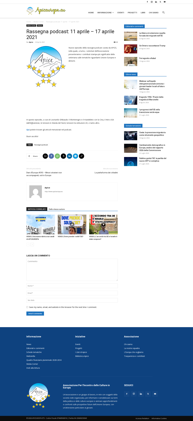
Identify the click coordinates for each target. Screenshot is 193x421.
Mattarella (30, 356)
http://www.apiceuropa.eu (54, 191)
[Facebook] (147, 2)
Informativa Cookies (159, 418)
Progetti (132, 12)
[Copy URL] (81, 156)
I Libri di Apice (81, 352)
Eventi (121, 12)
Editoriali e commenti (35, 348)
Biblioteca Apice (82, 356)
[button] (163, 13)
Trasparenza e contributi (134, 356)
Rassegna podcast (41, 145)
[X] (160, 2)
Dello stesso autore (57, 209)
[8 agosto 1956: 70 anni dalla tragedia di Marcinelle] (130, 100)
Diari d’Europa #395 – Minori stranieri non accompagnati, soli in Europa (44, 174)
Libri (143, 12)
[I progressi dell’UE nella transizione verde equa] (130, 112)
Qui (28, 129)
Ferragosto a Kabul (147, 58)
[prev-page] (28, 244)
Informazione (104, 12)
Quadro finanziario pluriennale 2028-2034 (43, 360)
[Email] (45, 156)
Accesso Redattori (142, 418)
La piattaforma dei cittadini (106, 172)
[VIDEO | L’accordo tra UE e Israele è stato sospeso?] (103, 224)
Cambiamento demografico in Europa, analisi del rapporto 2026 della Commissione (152, 147)
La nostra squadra (132, 348)
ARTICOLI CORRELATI (37, 209)
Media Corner (38, 22)
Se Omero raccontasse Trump (152, 46)
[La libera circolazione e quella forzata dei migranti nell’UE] (130, 36)
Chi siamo (153, 12)
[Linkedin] (156, 2)
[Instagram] (152, 2)
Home (91, 12)
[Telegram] (75, 156)
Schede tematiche (34, 352)
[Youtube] (165, 2)
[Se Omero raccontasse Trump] (130, 48)
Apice (31, 42)
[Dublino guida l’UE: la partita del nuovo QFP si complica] (130, 161)
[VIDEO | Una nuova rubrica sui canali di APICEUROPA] (40, 224)
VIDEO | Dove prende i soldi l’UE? (70, 236)
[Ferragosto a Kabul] (130, 61)
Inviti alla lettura (33, 368)
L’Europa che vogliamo (133, 352)
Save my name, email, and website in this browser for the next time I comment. (63, 307)
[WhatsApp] (57, 156)
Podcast (40, 25)
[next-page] (32, 244)
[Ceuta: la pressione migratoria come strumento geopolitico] (130, 135)
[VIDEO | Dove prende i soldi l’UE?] (72, 224)
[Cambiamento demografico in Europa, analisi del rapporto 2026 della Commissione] (130, 148)
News (28, 344)
